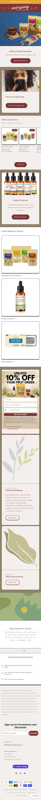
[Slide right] (25, 159)
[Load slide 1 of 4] (17, 650)
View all (20, 164)
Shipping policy (31, 792)
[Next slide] (27, 650)
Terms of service (21, 792)
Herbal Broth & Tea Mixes (11, 276)
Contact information (21, 795)
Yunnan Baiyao (7, 362)
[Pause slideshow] (39, 650)
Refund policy (33, 789)
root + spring (12, 789)
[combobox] (7, 410)
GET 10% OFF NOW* (20, 414)
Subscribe (33, 733)
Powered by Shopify (22, 789)
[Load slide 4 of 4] (24, 650)
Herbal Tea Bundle (24, 146)
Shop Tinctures (20, 217)
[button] (4, 8)
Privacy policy (11, 792)
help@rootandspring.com (13, 745)
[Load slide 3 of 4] (21, 650)
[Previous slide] (13, 650)
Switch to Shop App (16, 105)
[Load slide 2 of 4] (19, 650)
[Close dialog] (37, 373)
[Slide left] (16, 159)
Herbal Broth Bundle (7, 146)
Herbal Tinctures (7, 319)
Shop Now (13, 518)
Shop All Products (21, 61)
